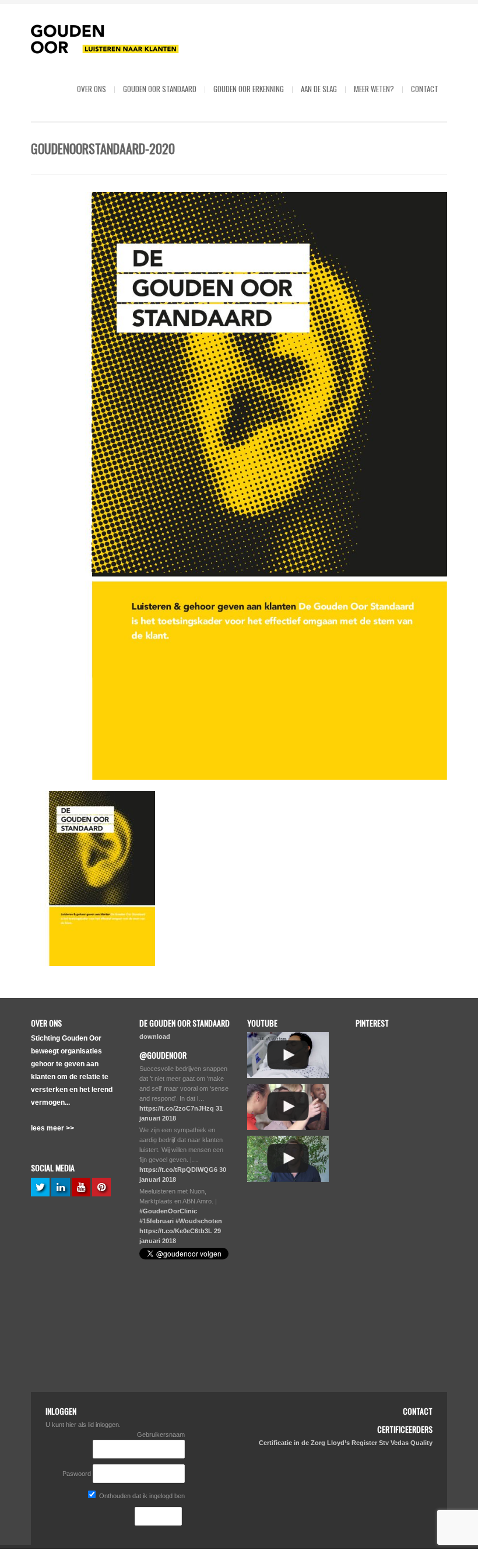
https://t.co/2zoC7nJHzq (176, 1108)
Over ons (91, 89)
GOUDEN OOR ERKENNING (248, 89)
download (154, 1036)
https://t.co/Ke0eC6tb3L (175, 1230)
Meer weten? (374, 89)
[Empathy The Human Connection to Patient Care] (288, 1055)
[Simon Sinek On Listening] (288, 1159)
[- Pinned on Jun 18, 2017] (382, 1094)
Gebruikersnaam (161, 1434)
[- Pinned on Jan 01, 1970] (382, 1038)
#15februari (156, 1220)
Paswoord (76, 1473)
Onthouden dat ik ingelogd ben (141, 1495)
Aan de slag (319, 89)
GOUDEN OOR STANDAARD (159, 89)
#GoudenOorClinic (168, 1211)
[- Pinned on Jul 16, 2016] (382, 1321)
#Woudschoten (198, 1220)
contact (424, 89)
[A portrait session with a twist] (288, 1107)
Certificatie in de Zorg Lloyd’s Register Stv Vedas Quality (346, 1442)
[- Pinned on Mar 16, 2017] (382, 1151)
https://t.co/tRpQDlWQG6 (178, 1169)
